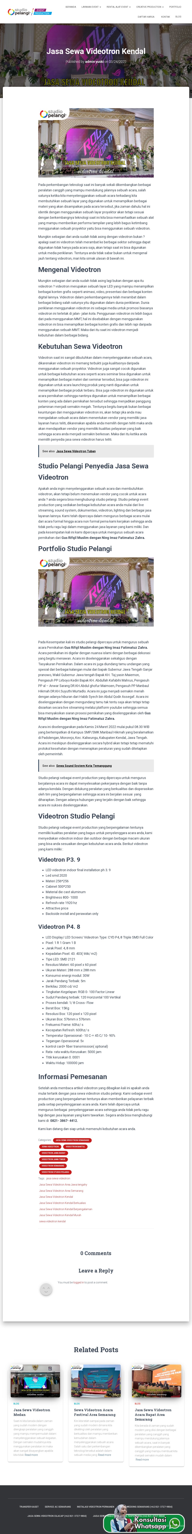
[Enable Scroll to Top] (184, 1526)
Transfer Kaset (29, 1507)
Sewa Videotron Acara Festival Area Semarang (95, 1412)
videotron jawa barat (53, 1153)
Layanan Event (90, 7)
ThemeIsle (178, 1525)
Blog (178, 16)
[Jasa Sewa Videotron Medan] (35, 1380)
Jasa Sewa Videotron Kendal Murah (60, 1215)
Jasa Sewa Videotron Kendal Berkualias (62, 1202)
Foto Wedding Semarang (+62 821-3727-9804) (146, 1507)
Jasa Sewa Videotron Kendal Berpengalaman (65, 1209)
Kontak (165, 17)
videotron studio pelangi (55, 1172)
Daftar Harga (145, 17)
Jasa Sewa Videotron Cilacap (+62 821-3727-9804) (57, 1516)
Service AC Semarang (58, 1507)
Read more (31, 1454)
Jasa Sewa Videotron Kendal (56, 1196)
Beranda (71, 7)
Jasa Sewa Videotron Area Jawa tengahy (63, 1184)
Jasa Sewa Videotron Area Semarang (61, 1190)
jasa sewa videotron (58, 1178)
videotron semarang (53, 1166)
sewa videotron (50, 1147)
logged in (78, 1282)
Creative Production (149, 7)
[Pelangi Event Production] (30, 11)
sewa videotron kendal (52, 1221)
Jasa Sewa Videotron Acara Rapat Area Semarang (153, 1415)
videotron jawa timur (53, 1159)
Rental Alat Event (118, 7)
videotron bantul (75, 1147)
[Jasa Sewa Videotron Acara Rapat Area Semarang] (156, 1380)
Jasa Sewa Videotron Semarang (72, 1140)
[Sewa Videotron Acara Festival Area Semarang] (96, 1380)
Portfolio (175, 7)
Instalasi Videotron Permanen (95, 1507)
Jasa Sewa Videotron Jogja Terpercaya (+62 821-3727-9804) (129, 1516)
